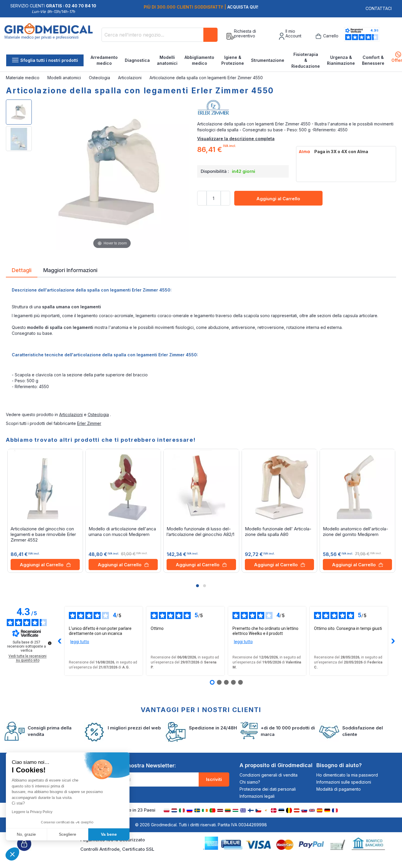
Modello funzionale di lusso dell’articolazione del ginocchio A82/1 (200, 531)
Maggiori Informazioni (70, 269)
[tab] (21, 271)
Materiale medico (23, 77)
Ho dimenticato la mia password (347, 774)
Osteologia (100, 77)
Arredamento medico (104, 60)
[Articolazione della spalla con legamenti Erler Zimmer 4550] (19, 112)
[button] (197, 585)
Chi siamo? (250, 781)
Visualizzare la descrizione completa (236, 138)
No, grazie (26, 834)
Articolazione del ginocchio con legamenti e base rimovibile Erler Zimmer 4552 (43, 534)
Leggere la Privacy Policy (32, 812)
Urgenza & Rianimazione (341, 60)
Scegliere (67, 834)
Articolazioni (130, 77)
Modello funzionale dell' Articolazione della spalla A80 (278, 531)
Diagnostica (137, 60)
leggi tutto (79, 641)
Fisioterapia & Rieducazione (305, 60)
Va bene (109, 834)
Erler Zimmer (89, 423)
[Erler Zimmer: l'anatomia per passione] (296, 109)
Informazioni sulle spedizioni (343, 781)
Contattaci (379, 8)
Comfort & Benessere (373, 60)
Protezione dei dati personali (268, 789)
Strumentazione (267, 60)
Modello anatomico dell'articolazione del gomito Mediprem (355, 531)
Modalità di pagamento (338, 789)
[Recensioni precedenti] (59, 641)
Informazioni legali (257, 796)
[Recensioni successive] (393, 641)
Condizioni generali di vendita (269, 774)
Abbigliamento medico (199, 60)
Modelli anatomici (167, 60)
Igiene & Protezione (232, 60)
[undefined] (49, 643)
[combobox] (160, 35)
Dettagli (21, 269)
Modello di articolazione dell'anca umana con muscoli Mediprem (122, 531)
